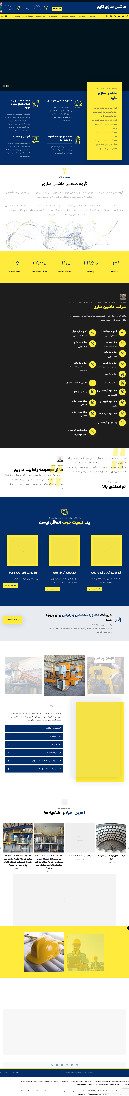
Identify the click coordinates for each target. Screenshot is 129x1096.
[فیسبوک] (127, 16)
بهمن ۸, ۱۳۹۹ (49, 859)
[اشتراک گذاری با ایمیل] (57, 1065)
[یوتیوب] (119, 16)
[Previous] (7, 676)
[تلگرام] (111, 16)
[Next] (122, 676)
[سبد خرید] (6, 16)
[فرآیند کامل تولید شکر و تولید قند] (80, 838)
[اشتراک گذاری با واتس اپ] (67, 1065)
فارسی (104, 1094)
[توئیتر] (123, 16)
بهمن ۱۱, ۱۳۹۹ (18, 872)
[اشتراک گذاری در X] (77, 1065)
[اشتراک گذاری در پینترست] (72, 1065)
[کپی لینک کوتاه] (52, 1065)
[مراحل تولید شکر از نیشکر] (49, 838)
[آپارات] (115, 16)
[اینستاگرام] (107, 16)
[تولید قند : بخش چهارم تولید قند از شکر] (111, 838)
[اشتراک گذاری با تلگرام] (62, 1065)
